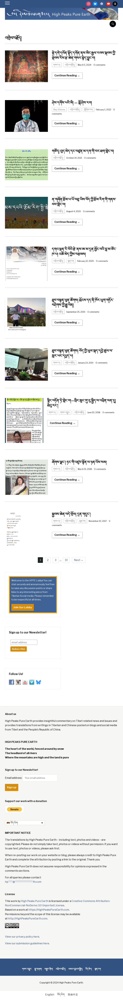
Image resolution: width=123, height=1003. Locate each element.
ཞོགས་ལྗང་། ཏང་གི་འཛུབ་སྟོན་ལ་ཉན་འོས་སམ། (79, 462)
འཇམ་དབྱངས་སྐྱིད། (75, 968)
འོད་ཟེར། (88, 968)
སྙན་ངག (71, 261)
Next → (78, 560)
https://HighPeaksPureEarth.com (49, 909)
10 (66, 560)
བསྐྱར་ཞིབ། (49, 968)
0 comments (99, 65)
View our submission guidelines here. (27, 943)
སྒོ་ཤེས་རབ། (88, 109)
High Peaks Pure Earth (34, 901)
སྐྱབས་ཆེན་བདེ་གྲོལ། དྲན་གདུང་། (71, 514)
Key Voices (59, 109)
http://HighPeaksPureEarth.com (27, 918)
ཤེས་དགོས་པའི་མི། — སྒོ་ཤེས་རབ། (72, 102)
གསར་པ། (56, 64)
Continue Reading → (67, 75)
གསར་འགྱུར (65, 412)
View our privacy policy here (22, 936)
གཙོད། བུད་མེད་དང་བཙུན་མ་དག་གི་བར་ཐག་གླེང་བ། (83, 151)
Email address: (14, 777)
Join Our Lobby (22, 607)
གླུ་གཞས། (38, 968)
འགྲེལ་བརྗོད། (70, 64)
